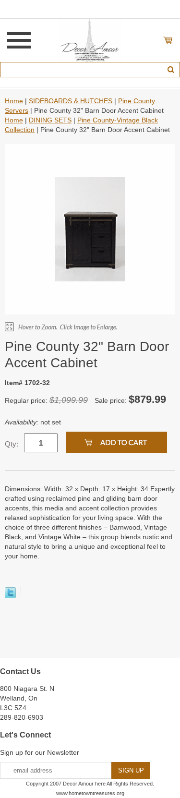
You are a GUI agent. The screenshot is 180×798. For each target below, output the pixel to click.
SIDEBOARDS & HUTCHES (70, 101)
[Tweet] (10, 596)
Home (14, 101)
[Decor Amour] (90, 40)
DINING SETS (50, 120)
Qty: (11, 444)
